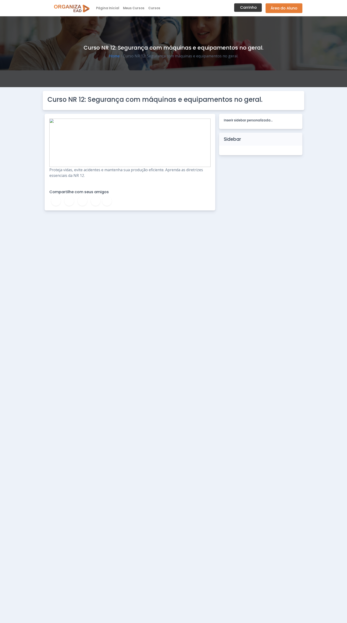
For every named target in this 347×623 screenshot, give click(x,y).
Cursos (154, 8)
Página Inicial (107, 8)
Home (114, 56)
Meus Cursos (133, 8)
